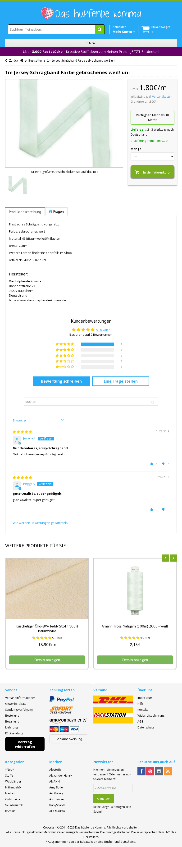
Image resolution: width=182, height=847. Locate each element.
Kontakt (142, 710)
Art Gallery (56, 793)
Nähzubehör (13, 787)
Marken (10, 793)
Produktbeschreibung (25, 212)
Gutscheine (12, 799)
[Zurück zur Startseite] (22, 61)
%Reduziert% (14, 805)
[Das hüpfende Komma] (91, 13)
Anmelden (103, 798)
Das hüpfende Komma (90, 827)
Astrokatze (56, 799)
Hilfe (140, 704)
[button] (65, 344)
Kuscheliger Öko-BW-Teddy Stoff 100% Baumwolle (47, 628)
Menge (136, 149)
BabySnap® (57, 805)
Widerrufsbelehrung (150, 716)
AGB (140, 721)
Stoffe (9, 776)
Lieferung (11, 727)
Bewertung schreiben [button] (61, 381)
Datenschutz (145, 727)
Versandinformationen (20, 698)
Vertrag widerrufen (25, 744)
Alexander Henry (60, 776)
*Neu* (9, 770)
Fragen (58, 211)
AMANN (54, 781)
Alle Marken (57, 811)
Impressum (145, 698)
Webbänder (13, 781)
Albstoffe (55, 770)
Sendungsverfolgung (19, 710)
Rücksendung (14, 733)
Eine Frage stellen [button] (121, 381)
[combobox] (56, 29)
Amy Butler (56, 787)
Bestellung (12, 716)
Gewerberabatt (15, 704)
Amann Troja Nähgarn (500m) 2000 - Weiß (135, 626)
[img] (22, 432)
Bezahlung (12, 721)
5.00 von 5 (103, 330)
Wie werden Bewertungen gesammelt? (40, 523)
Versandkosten (162, 97)
